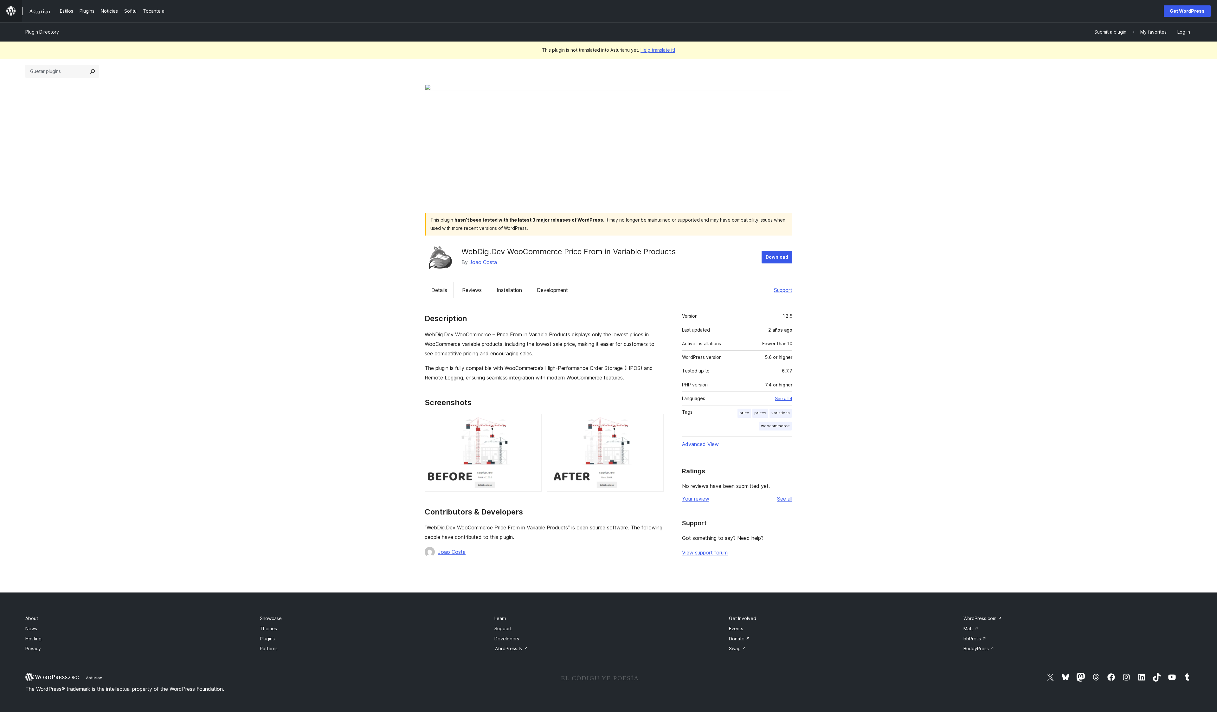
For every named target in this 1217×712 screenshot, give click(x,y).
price (744, 413)
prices (760, 413)
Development (552, 290)
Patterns (269, 648)
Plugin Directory (42, 32)
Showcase (271, 618)
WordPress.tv (511, 648)
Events (736, 628)
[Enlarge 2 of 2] (655, 422)
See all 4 (783, 398)
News (31, 628)
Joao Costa (483, 262)
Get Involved (742, 618)
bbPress (974, 638)
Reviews (472, 290)
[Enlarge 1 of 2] (533, 422)
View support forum (705, 552)
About (31, 618)
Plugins (267, 638)
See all (784, 498)
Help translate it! (658, 50)
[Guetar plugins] (92, 71)
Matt (970, 628)
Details (439, 290)
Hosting (33, 638)
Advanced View (700, 444)
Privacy (33, 648)
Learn (500, 618)
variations (780, 413)
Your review (695, 498)
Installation (509, 290)
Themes (268, 628)
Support (783, 290)
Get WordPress (1187, 11)
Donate (739, 638)
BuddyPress (978, 648)
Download (777, 257)
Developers (506, 638)
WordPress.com (982, 618)
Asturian (94, 677)
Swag (737, 648)
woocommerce (775, 426)
